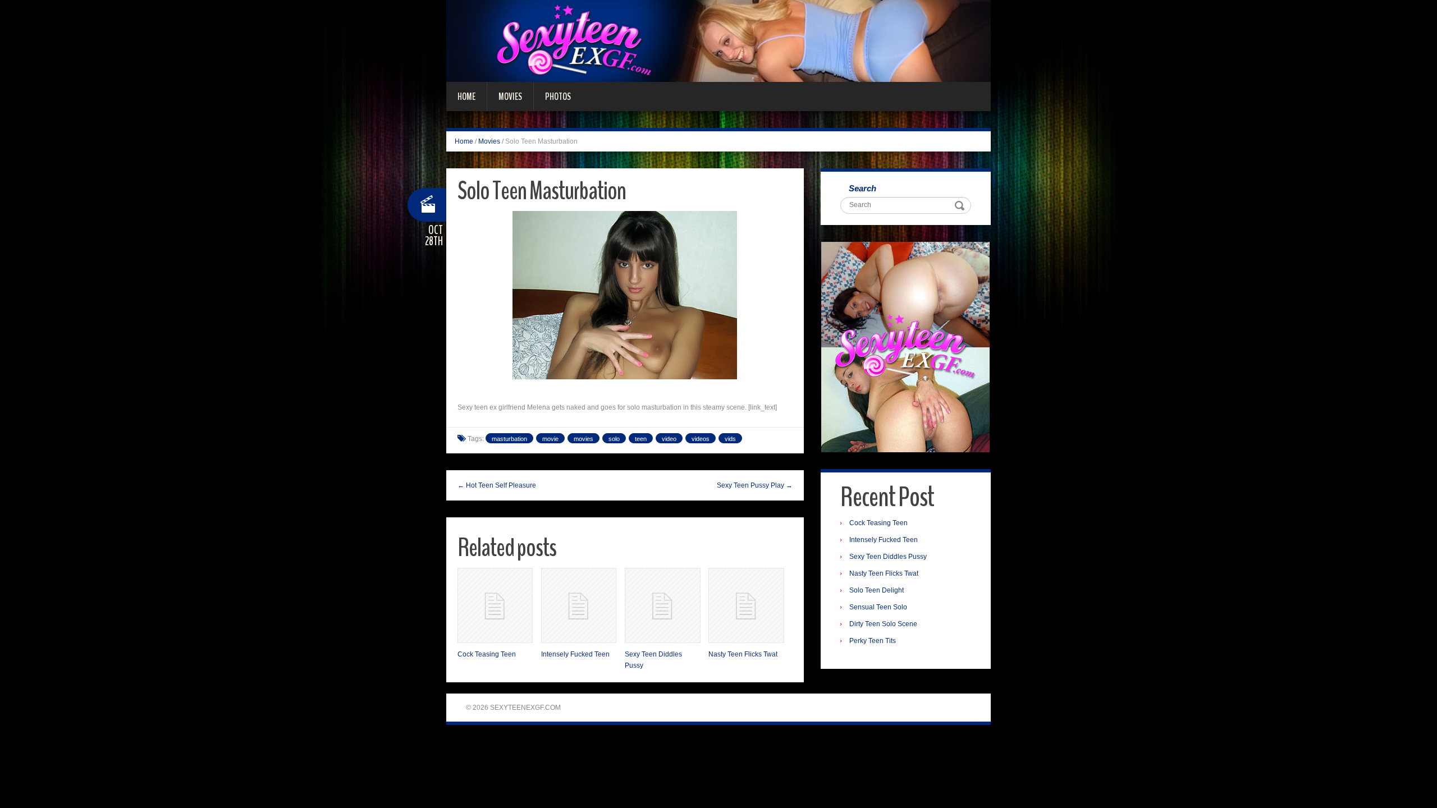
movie (550, 438)
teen (641, 438)
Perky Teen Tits (872, 641)
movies (583, 438)
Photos (558, 96)
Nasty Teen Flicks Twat (742, 654)
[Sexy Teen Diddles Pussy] (662, 605)
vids (730, 438)
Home (466, 96)
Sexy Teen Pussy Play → (755, 485)
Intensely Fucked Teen (575, 654)
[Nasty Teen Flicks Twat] (746, 605)
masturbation (509, 438)
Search (862, 188)
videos (701, 438)
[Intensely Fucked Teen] (578, 605)
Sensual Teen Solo (878, 607)
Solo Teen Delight (876, 590)
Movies (510, 96)
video (669, 438)
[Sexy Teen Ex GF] (718, 40)
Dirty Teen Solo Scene (883, 624)
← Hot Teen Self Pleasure (496, 485)
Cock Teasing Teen (486, 654)
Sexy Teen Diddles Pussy (888, 557)
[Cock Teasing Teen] (495, 605)
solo (614, 438)
